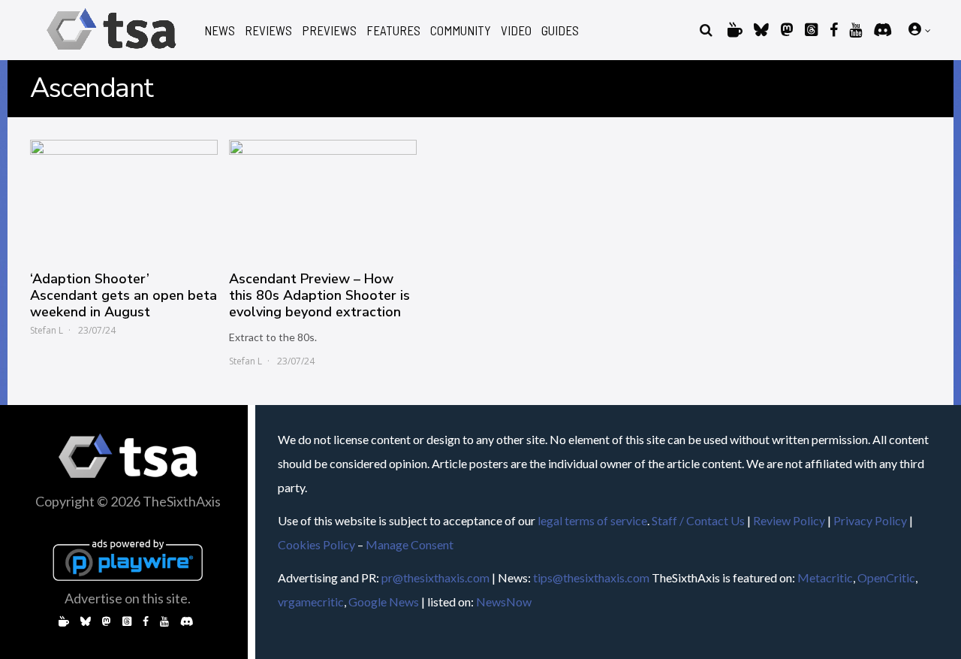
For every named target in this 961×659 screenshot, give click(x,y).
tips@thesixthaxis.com (591, 577)
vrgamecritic (311, 601)
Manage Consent (409, 544)
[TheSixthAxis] (111, 52)
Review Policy (789, 520)
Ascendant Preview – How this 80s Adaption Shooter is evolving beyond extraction (319, 295)
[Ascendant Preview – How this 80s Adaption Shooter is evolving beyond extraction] (323, 197)
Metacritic (825, 577)
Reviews (268, 30)
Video (516, 30)
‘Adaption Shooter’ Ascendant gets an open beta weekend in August (123, 295)
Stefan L (46, 330)
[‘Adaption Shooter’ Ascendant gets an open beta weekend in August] (124, 197)
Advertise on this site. (128, 598)
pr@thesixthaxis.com (435, 577)
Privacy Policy (870, 520)
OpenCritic (886, 577)
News (219, 30)
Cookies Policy (316, 544)
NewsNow (504, 601)
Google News (383, 601)
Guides (560, 30)
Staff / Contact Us (698, 520)
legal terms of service (592, 520)
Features (393, 30)
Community (460, 30)
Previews (329, 30)
